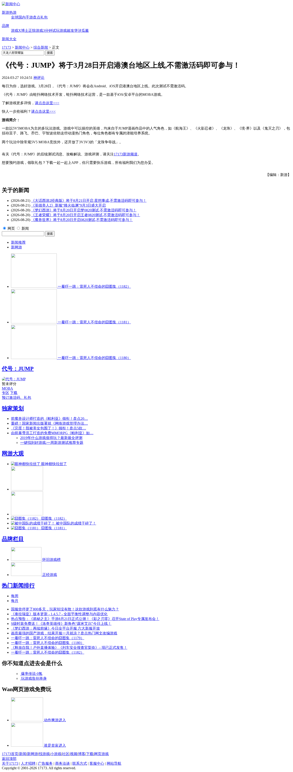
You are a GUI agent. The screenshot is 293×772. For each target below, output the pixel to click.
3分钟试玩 (51, 30)
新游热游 (9, 12)
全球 (14, 17)
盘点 (36, 17)
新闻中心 (22, 47)
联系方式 (79, 763)
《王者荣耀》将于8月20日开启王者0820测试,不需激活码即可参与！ (85, 215)
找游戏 (44, 754)
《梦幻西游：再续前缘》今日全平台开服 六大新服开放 (55, 628)
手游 (29, 17)
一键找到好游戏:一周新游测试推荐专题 (51, 443)
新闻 (25, 228)
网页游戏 (101, 754)
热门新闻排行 (18, 585)
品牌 (5, 26)
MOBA (7, 388)
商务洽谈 (62, 763)
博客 (81, 754)
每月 (14, 601)
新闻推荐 (18, 242)
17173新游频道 (126, 154)
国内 (22, 17)
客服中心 (97, 763)
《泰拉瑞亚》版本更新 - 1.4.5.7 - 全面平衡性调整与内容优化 (59, 614)
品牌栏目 (13, 539)
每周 (14, 596)
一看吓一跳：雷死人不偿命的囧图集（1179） (47, 638)
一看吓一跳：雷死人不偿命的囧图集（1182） (47, 652)
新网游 (16, 247)
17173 (6, 47)
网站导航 (114, 763)
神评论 (38, 78)
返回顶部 (9, 759)
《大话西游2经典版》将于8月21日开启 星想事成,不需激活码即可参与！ (88, 200)
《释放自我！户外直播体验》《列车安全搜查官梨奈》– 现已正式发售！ (69, 648)
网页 (11, 228)
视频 (73, 754)
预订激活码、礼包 (16, 397)
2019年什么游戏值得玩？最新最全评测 (51, 438)
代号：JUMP (18, 369)
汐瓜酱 (83, 30)
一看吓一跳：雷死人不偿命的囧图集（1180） (47, 643)
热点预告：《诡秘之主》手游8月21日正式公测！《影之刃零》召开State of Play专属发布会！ (85, 619)
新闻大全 (9, 39)
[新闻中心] (11, 4)
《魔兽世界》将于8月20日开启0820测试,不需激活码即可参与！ (82, 220)
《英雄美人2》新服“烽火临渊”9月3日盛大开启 (68, 205)
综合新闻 (40, 47)
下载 (13, 393)
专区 (5, 393)
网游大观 (13, 453)
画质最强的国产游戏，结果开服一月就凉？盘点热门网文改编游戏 (64, 633)
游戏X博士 (19, 30)
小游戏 (55, 754)
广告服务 (45, 763)
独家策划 (13, 408)
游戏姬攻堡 (69, 30)
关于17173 (10, 763)
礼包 (44, 17)
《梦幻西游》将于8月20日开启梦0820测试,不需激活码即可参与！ (83, 210)
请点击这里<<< (47, 103)
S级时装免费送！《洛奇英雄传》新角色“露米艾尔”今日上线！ (61, 624)
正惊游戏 (35, 30)
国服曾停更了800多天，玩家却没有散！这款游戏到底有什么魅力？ (65, 609)
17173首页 (10, 754)
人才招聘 (28, 763)
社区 (65, 754)
